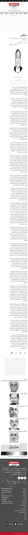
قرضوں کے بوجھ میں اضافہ (21, 406)
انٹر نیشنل (24, 496)
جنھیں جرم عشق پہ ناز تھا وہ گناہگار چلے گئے (18, 393)
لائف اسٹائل (24, 501)
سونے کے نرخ (24, 509)
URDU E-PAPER (11, 0)
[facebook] (24, 353)
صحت (25, 507)
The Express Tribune (7, 501)
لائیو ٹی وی (14, 10)
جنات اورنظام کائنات (23, 444)
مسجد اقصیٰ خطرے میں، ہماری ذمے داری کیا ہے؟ (17, 456)
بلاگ (25, 514)
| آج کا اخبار (18, 10)
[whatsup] (16, 353)
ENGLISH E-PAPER (18, 0)
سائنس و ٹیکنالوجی (22, 512)
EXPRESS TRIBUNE (4, 0)
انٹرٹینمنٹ (24, 499)
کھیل (16, 13)
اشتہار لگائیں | (10, 10)
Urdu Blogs (4, 499)
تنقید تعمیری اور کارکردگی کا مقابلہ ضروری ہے (18, 431)
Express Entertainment (7, 503)
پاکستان (6, 13)
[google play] (9, 524)
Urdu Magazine (5, 498)
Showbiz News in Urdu (7, 488)
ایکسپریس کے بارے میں (24, 483)
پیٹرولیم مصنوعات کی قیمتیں (20, 510)
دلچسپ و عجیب (23, 505)
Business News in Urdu (7, 496)
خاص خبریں (11, 13)
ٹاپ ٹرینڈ (24, 503)
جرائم (25, 520)
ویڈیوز (25, 518)
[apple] (18, 524)
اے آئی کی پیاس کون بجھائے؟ (21, 419)
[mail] (11, 353)
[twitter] (20, 353)
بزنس (25, 516)
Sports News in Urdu (6, 490)
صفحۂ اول (25, 13)
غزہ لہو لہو (24, 492)
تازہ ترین (20, 13)
